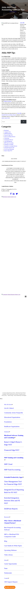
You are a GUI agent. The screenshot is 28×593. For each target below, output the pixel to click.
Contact (23, 161)
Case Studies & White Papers (13, 546)
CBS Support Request (10, 582)
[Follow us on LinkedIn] (14, 194)
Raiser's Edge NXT (8, 150)
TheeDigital (24, 395)
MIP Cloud (8, 464)
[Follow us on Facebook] (10, 194)
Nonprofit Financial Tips (9, 147)
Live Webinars (6, 161)
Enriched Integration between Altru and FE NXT (12, 500)
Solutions (14, 158)
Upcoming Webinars (10, 550)
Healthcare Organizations (11, 426)
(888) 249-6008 (5, 190)
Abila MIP (22, 22)
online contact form (6, 118)
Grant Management (8, 141)
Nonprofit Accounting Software (10, 146)
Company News (7, 132)
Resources (14, 161)
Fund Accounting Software (9, 136)
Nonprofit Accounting (8, 144)
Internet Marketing (17, 395)
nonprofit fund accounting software (9, 114)
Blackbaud (6, 130)
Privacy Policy (4, 395)
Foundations (8, 422)
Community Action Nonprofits (13, 413)
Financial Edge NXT (8, 135)
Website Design (10, 395)
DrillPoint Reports (7, 101)
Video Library (8, 555)
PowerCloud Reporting (9, 149)
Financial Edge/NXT (11, 450)
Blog (5, 541)
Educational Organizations (12, 417)
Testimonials (8, 573)
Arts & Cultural (9, 408)
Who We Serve (8, 404)
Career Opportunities (10, 564)
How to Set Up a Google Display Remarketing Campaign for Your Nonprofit (15, 178)
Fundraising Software (8, 139)
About (19, 161)
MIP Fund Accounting (13, 11)
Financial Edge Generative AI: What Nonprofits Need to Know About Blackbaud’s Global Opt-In (15, 173)
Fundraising (6, 138)
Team (5, 568)
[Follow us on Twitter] (17, 194)
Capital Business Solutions (11, 4)
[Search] (23, 122)
